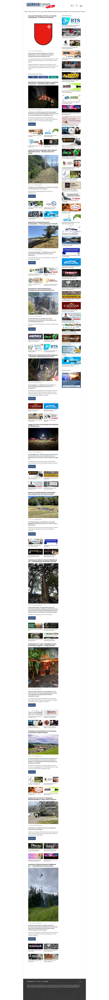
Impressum (30, 981)
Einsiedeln (30, 119)
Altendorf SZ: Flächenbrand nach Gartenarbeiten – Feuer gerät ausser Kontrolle (43, 223)
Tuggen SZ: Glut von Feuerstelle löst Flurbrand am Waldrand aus (43, 425)
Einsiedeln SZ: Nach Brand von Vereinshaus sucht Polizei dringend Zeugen (42, 731)
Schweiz (26, 11)
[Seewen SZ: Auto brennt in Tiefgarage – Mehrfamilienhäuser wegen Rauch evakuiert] (43, 812)
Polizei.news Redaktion (38, 109)
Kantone (33, 11)
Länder (42, 11)
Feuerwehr (66, 11)
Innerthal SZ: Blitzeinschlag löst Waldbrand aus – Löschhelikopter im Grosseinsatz (42, 865)
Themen (45, 11)
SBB (57, 11)
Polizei (62, 11)
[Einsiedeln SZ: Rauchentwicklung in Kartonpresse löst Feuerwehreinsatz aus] (43, 303)
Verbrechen (50, 11)
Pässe (59, 11)
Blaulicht (79, 11)
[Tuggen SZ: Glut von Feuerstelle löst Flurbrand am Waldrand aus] (43, 439)
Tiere (76, 11)
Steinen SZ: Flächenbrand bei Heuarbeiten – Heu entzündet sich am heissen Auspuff (42, 493)
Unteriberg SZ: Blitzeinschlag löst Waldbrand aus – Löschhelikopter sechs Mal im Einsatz (42, 560)
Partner (83, 11)
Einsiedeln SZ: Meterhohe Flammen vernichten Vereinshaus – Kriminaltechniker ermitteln (43, 82)
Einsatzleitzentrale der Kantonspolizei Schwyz (41, 456)
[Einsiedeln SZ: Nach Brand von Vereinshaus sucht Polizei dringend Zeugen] (43, 744)
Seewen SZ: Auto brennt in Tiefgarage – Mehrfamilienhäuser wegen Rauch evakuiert (42, 798)
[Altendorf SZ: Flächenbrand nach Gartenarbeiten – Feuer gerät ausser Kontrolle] (43, 237)
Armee (73, 11)
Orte (40, 11)
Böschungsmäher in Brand (36, 188)
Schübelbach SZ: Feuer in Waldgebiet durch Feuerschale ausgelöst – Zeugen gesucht (42, 644)
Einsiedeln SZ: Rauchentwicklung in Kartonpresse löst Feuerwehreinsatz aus (41, 289)
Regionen (29, 11)
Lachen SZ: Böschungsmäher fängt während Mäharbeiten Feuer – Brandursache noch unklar (42, 151)
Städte (37, 11)
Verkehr (54, 11)
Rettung (70, 11)
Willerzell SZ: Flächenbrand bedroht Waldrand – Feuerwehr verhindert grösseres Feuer (43, 355)
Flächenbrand (31, 255)
